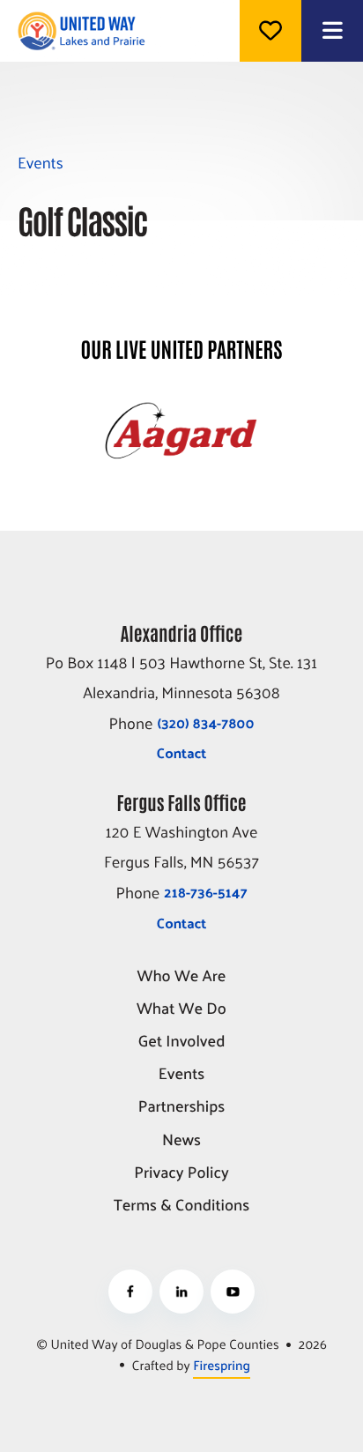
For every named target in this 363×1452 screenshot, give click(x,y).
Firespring (221, 1365)
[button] (332, 31)
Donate (270, 31)
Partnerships (182, 1107)
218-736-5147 (205, 892)
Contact (182, 752)
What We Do (181, 1009)
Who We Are (181, 976)
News (181, 1140)
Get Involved (182, 1041)
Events (182, 1074)
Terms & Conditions (181, 1205)
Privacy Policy (181, 1173)
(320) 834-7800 (205, 722)
